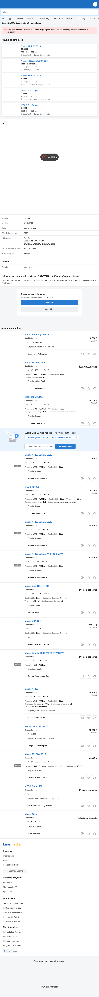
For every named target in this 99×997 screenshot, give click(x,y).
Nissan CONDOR (32, 621)
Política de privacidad (12, 908)
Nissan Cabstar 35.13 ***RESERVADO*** (44, 653)
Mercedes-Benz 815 (34, 397)
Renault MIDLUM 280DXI (36, 726)
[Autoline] (10, 18)
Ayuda (6, 860)
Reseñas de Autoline (11, 917)
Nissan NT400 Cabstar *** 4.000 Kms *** (43, 554)
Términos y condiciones (13, 903)
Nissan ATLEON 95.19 (31, 76)
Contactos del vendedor (13, 865)
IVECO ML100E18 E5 (34, 362)
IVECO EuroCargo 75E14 (36, 334)
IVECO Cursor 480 (33, 786)
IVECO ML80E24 (32, 487)
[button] (95, 4)
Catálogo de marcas (11, 921)
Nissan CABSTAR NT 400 (37, 586)
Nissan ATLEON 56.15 (35, 754)
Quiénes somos (9, 856)
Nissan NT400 (31, 689)
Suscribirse (67, 447)
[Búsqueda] (95, 12)
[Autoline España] (17, 4)
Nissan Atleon (31, 814)
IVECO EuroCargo (29, 90)
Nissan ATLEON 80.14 (31, 46)
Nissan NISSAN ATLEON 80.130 (35, 61)
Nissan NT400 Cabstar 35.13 (38, 455)
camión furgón (30, 228)
